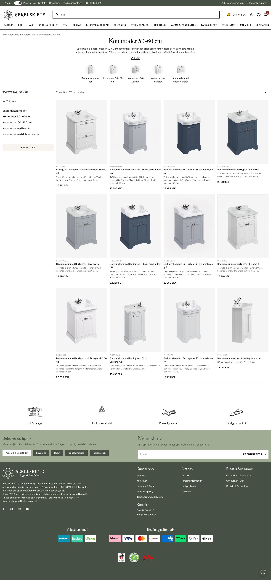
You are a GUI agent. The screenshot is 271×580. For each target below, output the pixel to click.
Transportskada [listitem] (76, 452)
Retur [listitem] (57, 452)
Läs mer (135, 58)
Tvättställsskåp (27, 34)
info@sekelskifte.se (72, 3)
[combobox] (139, 14)
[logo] (24, 15)
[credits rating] (148, 557)
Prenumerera (253, 454)
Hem (5, 34)
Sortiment (186, 491)
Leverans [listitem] (41, 452)
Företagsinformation (191, 480)
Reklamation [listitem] (99, 452)
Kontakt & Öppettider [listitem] (17, 452)
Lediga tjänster (189, 486)
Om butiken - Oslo (235, 480)
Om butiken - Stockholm (238, 475)
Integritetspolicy (145, 491)
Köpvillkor (142, 480)
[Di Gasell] (121, 557)
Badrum (13, 34)
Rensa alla (28, 147)
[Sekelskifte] (46, 473)
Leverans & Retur (145, 486)
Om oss (185, 475)
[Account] (251, 15)
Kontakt (141, 475)
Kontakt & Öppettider (49, 3)
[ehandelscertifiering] (134, 557)
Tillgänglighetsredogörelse (150, 497)
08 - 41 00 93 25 (93, 3)
